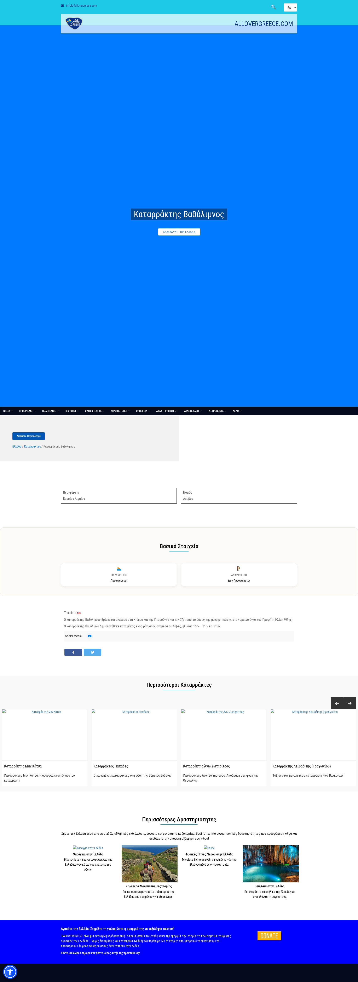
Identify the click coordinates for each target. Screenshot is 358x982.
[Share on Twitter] (92, 652)
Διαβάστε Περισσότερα (29, 436)
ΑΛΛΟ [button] (236, 411)
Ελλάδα (16, 446)
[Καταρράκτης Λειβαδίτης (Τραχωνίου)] (313, 734)
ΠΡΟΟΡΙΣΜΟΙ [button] (26, 411)
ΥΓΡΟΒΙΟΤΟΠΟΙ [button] (119, 411)
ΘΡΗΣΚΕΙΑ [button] (142, 411)
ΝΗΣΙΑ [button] (7, 411)
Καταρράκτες (32, 446)
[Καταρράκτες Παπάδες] (134, 734)
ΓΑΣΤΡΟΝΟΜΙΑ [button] (216, 411)
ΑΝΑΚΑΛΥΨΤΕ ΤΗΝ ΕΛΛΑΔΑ (179, 232)
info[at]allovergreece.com (81, 5)
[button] (337, 703)
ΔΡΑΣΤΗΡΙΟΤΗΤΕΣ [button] (166, 411)
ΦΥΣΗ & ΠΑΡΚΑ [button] (94, 411)
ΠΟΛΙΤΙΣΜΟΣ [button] (49, 411)
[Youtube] (89, 636)
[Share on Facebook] (73, 652)
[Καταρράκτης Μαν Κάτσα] (44, 734)
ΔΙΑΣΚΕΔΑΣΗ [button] (192, 411)
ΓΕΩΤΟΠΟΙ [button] (71, 411)
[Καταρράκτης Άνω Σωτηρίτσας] (223, 734)
